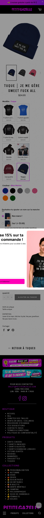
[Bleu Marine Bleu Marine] (5, 191)
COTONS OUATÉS (15, 451)
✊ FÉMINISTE (13, 496)
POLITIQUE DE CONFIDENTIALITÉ (22, 433)
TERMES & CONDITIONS (18, 430)
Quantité (5, 293)
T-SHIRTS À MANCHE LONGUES (21, 449)
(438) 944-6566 (22, 389)
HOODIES (11, 454)
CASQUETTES (13, 458)
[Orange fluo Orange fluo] (5, 198)
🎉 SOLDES (12, 499)
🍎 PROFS (11, 477)
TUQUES (11, 461)
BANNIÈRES (12, 456)
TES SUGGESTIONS (16, 425)
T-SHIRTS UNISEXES (16, 444)
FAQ (9, 416)
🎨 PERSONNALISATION (18, 470)
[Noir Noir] (13, 191)
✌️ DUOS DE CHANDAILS (18, 494)
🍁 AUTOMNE (13, 472)
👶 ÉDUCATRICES (15, 479)
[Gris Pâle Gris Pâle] (27, 191)
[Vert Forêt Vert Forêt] (13, 198)
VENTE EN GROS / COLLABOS (20, 421)
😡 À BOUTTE (13, 484)
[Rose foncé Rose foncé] (35, 191)
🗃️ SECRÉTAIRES (15, 482)
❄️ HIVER (11, 475)
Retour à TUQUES (23, 348)
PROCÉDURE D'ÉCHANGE (18, 423)
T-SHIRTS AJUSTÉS (16, 446)
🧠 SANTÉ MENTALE (16, 487)
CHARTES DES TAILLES (17, 418)
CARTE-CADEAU (14, 442)
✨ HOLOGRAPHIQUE (16, 491)
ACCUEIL (11, 413)
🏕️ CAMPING (13, 489)
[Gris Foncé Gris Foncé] (20, 191)
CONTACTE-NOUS (15, 428)
